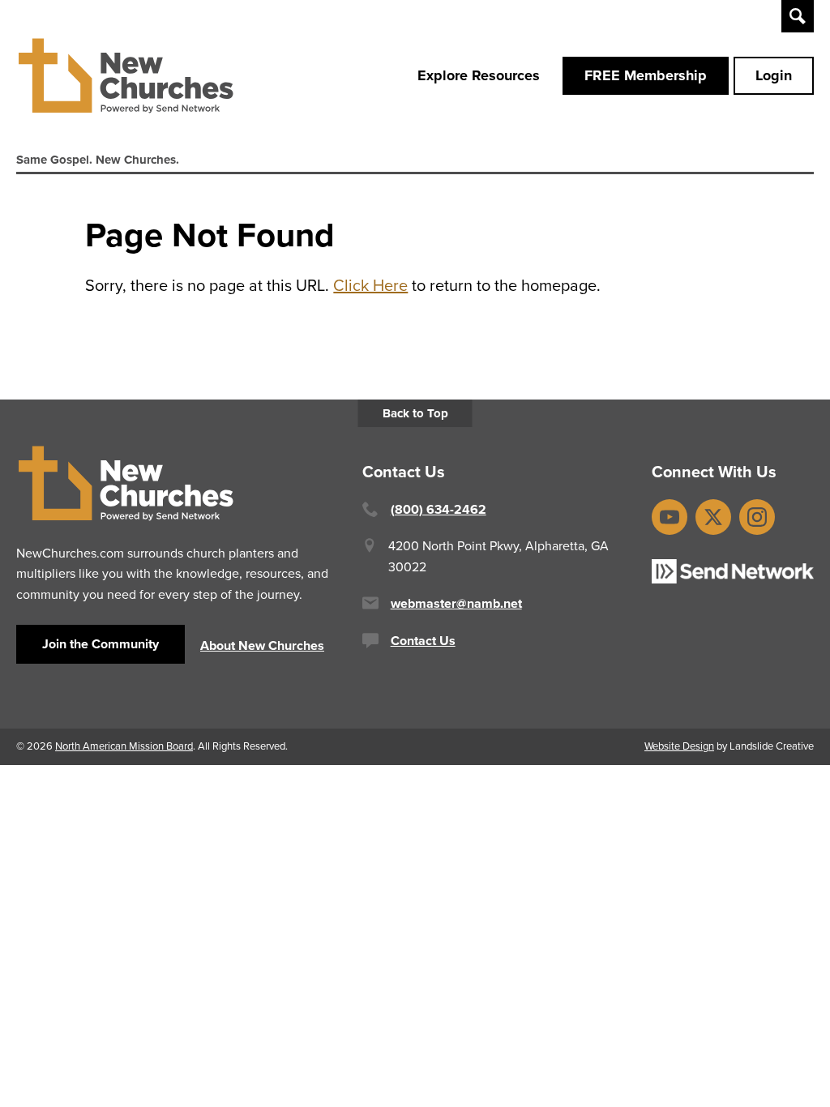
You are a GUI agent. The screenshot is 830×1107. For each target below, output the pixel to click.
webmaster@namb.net (456, 603)
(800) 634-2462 (438, 509)
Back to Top (415, 413)
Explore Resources (478, 75)
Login (773, 75)
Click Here (370, 285)
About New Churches (262, 645)
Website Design (679, 746)
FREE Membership (645, 75)
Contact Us (423, 640)
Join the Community (100, 644)
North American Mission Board (124, 746)
